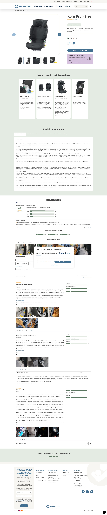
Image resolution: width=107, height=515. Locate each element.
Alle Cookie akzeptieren (63, 262)
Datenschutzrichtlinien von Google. (61, 258)
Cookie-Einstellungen (45, 262)
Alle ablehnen (54, 265)
